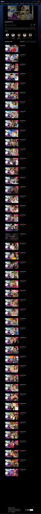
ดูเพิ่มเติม (6, 31)
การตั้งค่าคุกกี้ (26, 509)
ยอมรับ (31, 509)
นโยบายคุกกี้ (13, 511)
